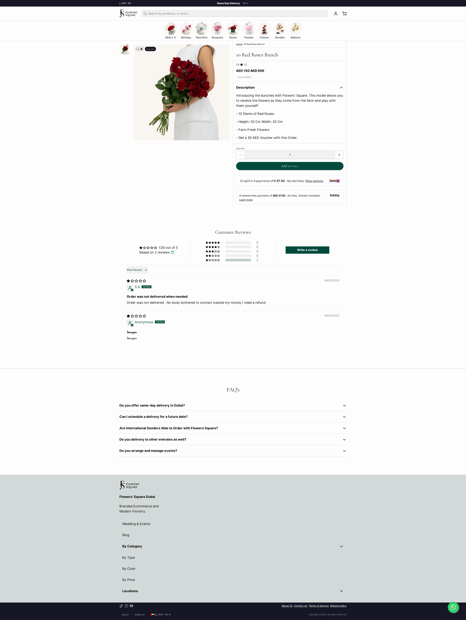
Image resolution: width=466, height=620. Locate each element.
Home (239, 44)
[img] (136, 281)
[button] (289, 166)
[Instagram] (126, 606)
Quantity (240, 148)
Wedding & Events (136, 524)
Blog (125, 535)
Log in (125, 614)
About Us (287, 605)
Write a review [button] (307, 250)
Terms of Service (319, 605)
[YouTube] (131, 606)
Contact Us (300, 605)
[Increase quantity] (339, 155)
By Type (128, 557)
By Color (129, 569)
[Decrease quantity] (240, 155)
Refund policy (338, 605)
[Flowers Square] (128, 13)
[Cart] (343, 13)
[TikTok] (121, 606)
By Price (128, 580)
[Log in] (334, 13)
